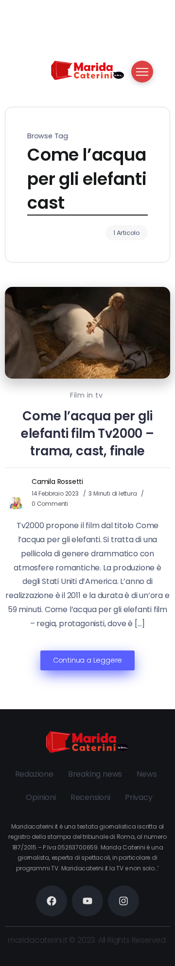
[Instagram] (123, 900)
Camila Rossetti (57, 481)
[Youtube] (87, 900)
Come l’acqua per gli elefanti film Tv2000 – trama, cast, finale (87, 433)
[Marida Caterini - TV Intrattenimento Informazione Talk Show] (87, 69)
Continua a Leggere (87, 660)
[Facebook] (51, 900)
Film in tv (86, 395)
